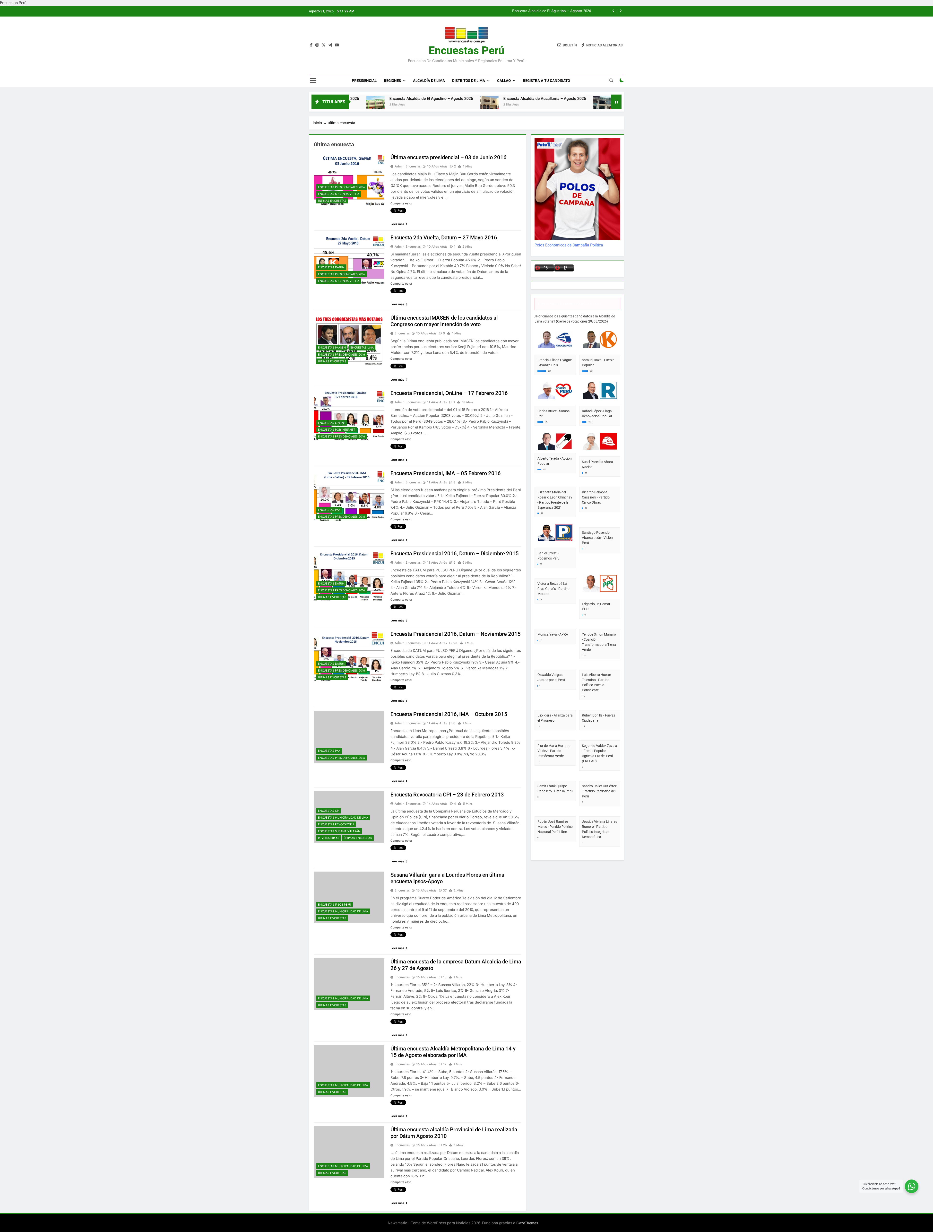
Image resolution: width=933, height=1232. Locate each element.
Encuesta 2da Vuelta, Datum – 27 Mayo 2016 (443, 238)
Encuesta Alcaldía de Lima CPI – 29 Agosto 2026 (551, 11)
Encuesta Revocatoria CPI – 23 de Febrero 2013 (447, 795)
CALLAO (504, 81)
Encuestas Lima (362, 347)
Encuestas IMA (329, 510)
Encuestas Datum (331, 267)
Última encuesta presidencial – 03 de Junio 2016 (448, 157)
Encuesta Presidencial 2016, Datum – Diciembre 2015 (454, 553)
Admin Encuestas (408, 166)
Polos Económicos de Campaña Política (569, 245)
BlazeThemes (527, 1223)
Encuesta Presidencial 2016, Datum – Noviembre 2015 (455, 634)
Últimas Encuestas (332, 201)
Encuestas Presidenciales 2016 (341, 187)
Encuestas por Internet (336, 430)
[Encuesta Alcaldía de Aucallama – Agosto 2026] (406, 105)
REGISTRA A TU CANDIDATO (546, 81)
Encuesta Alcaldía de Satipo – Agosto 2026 (570, 98)
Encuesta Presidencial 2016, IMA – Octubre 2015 (448, 714)
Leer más (397, 223)
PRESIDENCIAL (364, 81)
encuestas (402, 333)
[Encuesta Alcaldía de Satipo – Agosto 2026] (519, 105)
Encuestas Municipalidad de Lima (343, 817)
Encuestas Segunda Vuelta (338, 194)
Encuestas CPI (328, 811)
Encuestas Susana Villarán (339, 831)
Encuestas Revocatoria (336, 824)
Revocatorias (328, 838)
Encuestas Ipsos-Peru (334, 904)
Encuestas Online (332, 423)
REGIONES (392, 81)
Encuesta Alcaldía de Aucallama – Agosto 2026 (461, 98)
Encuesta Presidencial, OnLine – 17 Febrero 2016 (449, 393)
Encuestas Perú (466, 50)
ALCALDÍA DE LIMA (429, 81)
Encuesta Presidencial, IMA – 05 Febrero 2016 (445, 473)
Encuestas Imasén (332, 347)
